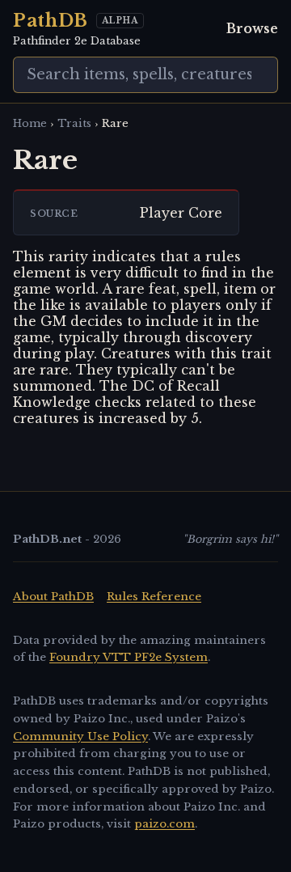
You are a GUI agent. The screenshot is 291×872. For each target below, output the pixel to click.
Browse (252, 28)
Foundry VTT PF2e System (128, 657)
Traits (74, 123)
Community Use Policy (80, 736)
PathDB (50, 21)
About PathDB (53, 596)
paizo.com (164, 824)
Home (30, 123)
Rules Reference (154, 596)
